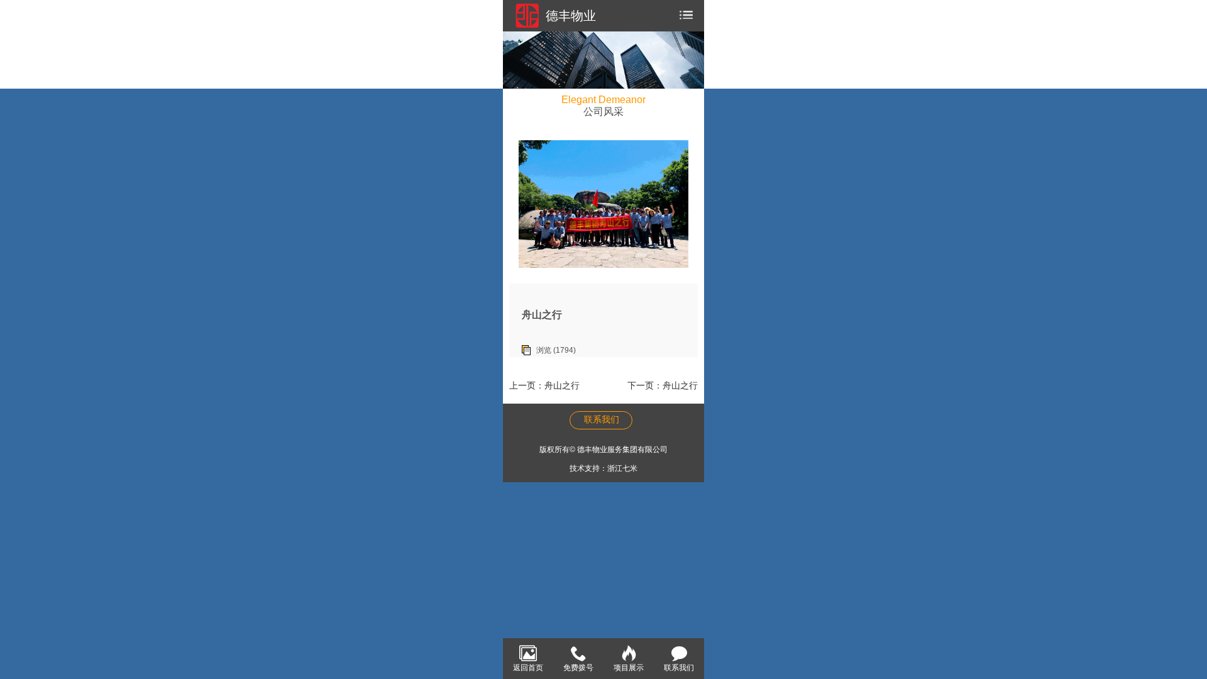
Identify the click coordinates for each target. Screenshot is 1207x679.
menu (684, 15)
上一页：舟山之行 (544, 385)
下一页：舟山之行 (662, 385)
